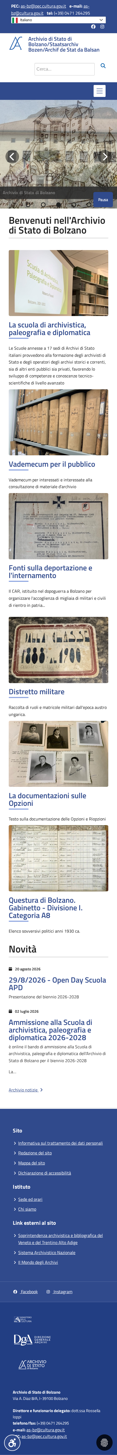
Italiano (26, 20)
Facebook (29, 1291)
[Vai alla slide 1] (28, 204)
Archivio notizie (24, 1090)
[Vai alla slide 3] (58, 204)
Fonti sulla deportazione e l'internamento (50, 571)
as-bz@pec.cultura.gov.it (43, 6)
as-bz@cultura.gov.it (45, 1429)
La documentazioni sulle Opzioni (47, 799)
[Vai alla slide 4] (73, 204)
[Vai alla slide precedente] (12, 156)
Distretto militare (36, 691)
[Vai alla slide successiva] (105, 156)
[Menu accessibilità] (12, 1443)
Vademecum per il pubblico (52, 464)
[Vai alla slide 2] (43, 204)
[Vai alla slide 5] (89, 204)
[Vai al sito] (36, 1320)
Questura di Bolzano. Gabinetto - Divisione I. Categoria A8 (46, 907)
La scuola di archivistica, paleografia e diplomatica (49, 328)
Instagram (62, 1291)
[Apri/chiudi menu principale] (100, 91)
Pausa (103, 199)
